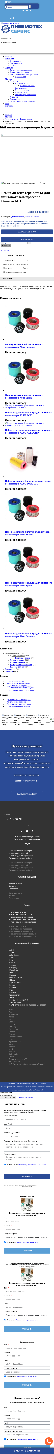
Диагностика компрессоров (19, 700)
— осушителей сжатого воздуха (20, 688)
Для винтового (21, 83)
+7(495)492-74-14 (16, 819)
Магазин (8, 79)
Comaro (12, 965)
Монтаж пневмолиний (16, 702)
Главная (8, 56)
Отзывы (13, 65)
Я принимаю (26, 1164)
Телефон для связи (12, 1133)
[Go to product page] (29, 321)
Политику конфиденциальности (32, 1164)
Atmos (12, 958)
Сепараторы (15, 99)
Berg (11, 960)
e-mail (27, 825)
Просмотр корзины (8, 1097)
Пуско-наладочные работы (18, 706)
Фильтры (14, 97)
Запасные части (32, 217)
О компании (15, 61)
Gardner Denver (16, 978)
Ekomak (12, 975)
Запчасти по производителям (22, 101)
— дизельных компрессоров (19, 685)
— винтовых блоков (15, 681)
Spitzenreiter (14, 995)
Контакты (9, 106)
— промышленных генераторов (20, 690)
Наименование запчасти (13, 1431)
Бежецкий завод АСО (18, 1000)
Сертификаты (16, 63)
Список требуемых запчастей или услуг (21, 1141)
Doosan (12, 973)
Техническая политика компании (27, 839)
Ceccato (12, 963)
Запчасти (14, 81)
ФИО (6, 1288)
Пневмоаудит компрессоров (19, 704)
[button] (8, 1)
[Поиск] (30, 6)
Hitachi (12, 980)
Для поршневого (22, 90)
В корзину (6, 246)
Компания (9, 59)
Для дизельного (22, 88)
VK (7, 250)
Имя (5, 1218)
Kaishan (12, 988)
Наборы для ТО (22, 92)
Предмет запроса (10, 1234)
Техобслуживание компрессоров (24, 74)
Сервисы (9, 68)
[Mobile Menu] (4, 52)
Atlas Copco (14, 955)
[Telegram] (23, 10)
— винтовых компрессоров (18, 683)
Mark (11, 990)
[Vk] (27, 10)
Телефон (7, 1226)
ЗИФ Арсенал (15, 1003)
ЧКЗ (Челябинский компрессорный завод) (27, 1005)
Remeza (12, 993)
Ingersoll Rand (15, 983)
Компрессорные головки (25, 95)
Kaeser (12, 985)
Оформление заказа (25, 1097)
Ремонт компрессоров (19, 72)
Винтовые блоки (27, 86)
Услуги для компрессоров (21, 70)
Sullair (12, 998)
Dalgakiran (13, 970)
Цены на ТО (20, 77)
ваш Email (8, 1124)
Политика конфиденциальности (27, 837)
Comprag (13, 968)
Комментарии (10, 1154)
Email (3, 250)
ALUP (11, 953)
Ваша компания (10, 1116)
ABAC (11, 950)
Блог (7, 104)
